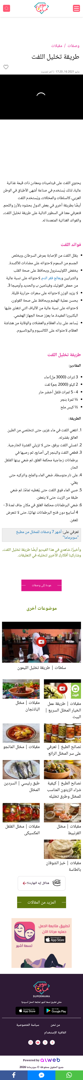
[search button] (6, 8)
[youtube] (37, 1042)
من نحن (55, 1025)
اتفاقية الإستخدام (55, 1032)
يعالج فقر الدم (51, 278)
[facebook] (52, 1042)
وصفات (73, 46)
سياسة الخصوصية (27, 1025)
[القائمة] (76, 8)
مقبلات (56, 46)
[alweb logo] (50, 1061)
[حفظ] (6, 67)
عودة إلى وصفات (41, 585)
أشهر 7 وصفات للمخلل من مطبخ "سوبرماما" (47, 535)
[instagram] (30, 1042)
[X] (45, 1042)
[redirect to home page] (41, 8)
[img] (41, 920)
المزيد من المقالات (41, 902)
